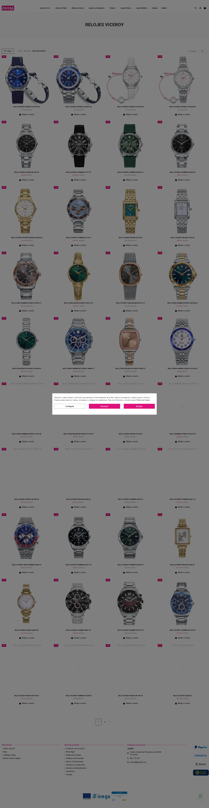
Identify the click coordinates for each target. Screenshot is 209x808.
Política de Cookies (143, 400)
